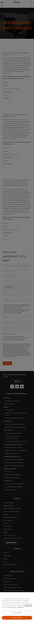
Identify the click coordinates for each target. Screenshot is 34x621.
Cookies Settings (17, 612)
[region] (17, 606)
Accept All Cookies (17, 617)
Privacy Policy (28, 606)
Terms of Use (12, 607)
